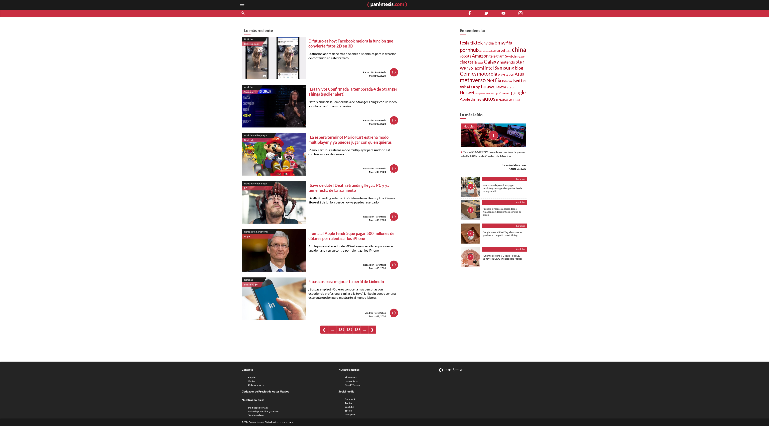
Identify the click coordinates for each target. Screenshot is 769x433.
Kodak (480, 63)
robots (465, 56)
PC (245, 188)
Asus (519, 74)
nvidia (488, 43)
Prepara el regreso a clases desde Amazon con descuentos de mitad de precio (502, 211)
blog (519, 68)
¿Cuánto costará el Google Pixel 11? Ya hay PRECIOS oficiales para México (502, 257)
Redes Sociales (251, 43)
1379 (349, 329)
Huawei (467, 92)
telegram (496, 56)
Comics (468, 74)
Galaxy (491, 62)
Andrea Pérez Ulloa (375, 312)
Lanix (511, 99)
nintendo (507, 62)
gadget (508, 51)
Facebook (350, 399)
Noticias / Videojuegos (255, 135)
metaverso (473, 80)
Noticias (248, 39)
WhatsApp (470, 86)
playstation (506, 74)
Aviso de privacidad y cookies (263, 411)
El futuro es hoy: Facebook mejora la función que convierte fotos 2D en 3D (350, 43)
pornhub (469, 50)
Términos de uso (256, 415)
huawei (489, 86)
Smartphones (480, 94)
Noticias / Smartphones (256, 231)
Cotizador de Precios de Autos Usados (265, 391)
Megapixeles (488, 51)
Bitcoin (507, 81)
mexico (502, 99)
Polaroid (504, 93)
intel (489, 68)
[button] (243, 13)
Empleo (252, 377)
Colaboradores (256, 384)
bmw (500, 42)
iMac (517, 99)
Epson (511, 87)
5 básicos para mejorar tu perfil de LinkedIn (346, 281)
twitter (519, 80)
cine (463, 61)
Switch (510, 56)
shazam (520, 56)
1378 (341, 329)
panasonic (490, 93)
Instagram (350, 414)
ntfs (480, 51)
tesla (465, 43)
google (518, 92)
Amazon (480, 56)
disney (476, 99)
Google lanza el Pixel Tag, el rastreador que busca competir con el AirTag (503, 234)
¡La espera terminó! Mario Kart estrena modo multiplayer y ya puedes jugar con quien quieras (350, 140)
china (519, 49)
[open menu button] (242, 5)
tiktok (476, 43)
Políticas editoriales (258, 407)
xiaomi (477, 68)
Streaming (249, 91)
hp (496, 93)
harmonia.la (351, 381)
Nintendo (249, 140)
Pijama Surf (351, 377)
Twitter (348, 403)
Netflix (493, 80)
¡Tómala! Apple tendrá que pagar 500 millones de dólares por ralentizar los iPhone (351, 236)
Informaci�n (251, 284)
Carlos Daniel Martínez (514, 165)
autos (488, 98)
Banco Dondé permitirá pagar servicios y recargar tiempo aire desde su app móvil (502, 188)
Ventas (251, 381)
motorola (487, 74)
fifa (509, 42)
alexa (501, 87)
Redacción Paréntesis (374, 72)
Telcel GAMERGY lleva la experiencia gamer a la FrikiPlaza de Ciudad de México (493, 154)
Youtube (349, 406)
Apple (247, 236)
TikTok (348, 410)
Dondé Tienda (352, 384)
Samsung (504, 68)
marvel (499, 50)
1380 (357, 329)
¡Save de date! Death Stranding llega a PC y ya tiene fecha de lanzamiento (348, 188)
